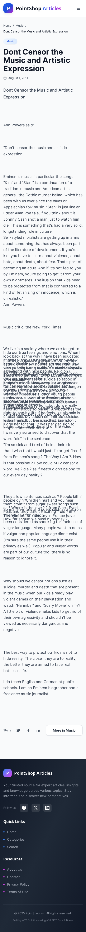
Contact (13, 877)
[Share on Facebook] (28, 730)
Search (12, 847)
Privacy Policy (18, 884)
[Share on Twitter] (18, 730)
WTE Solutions (30, 920)
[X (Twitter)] (36, 808)
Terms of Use (17, 892)
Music (10, 41)
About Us (14, 869)
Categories (15, 839)
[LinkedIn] (47, 808)
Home (11, 832)
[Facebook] (24, 808)
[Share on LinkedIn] (38, 730)
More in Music (64, 730)
